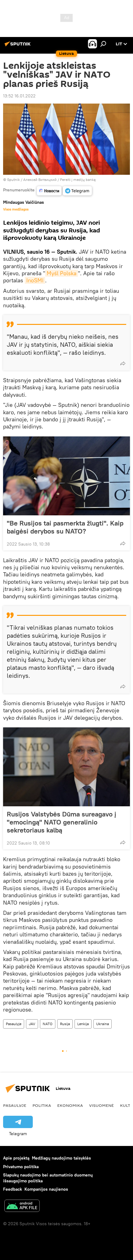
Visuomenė (101, 1105)
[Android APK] (22, 1206)
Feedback (12, 1189)
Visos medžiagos (15, 209)
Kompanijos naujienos (46, 1189)
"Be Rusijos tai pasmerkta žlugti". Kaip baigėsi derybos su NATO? (65, 527)
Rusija (65, 1023)
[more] (123, 363)
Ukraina (102, 1023)
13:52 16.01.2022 (19, 96)
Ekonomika (70, 1105)
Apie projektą (16, 1158)
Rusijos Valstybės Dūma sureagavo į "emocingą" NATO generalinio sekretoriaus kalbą (61, 822)
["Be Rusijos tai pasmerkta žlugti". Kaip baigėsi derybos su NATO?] (66, 475)
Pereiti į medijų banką (78, 179)
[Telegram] (77, 190)
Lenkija (83, 1023)
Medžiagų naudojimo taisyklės (61, 1158)
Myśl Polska (61, 273)
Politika (41, 1105)
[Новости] (49, 190)
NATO (48, 1023)
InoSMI (35, 280)
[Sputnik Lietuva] (18, 46)
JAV (32, 1023)
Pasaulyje (13, 1023)
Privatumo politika (21, 1166)
